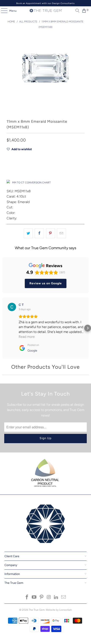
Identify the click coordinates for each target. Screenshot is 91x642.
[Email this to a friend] (61, 233)
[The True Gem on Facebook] (27, 597)
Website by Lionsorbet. (59, 609)
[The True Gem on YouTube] (34, 597)
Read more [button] (27, 337)
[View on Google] (12, 307)
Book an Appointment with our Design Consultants (45, 3)
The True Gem (37, 609)
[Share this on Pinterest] (50, 233)
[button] (3, 328)
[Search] (76, 10)
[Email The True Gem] (64, 597)
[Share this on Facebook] (39, 233)
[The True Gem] (45, 10)
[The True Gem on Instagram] (49, 597)
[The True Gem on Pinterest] (42, 597)
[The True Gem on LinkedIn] (56, 597)
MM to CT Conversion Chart (31, 182)
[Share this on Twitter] (28, 233)
